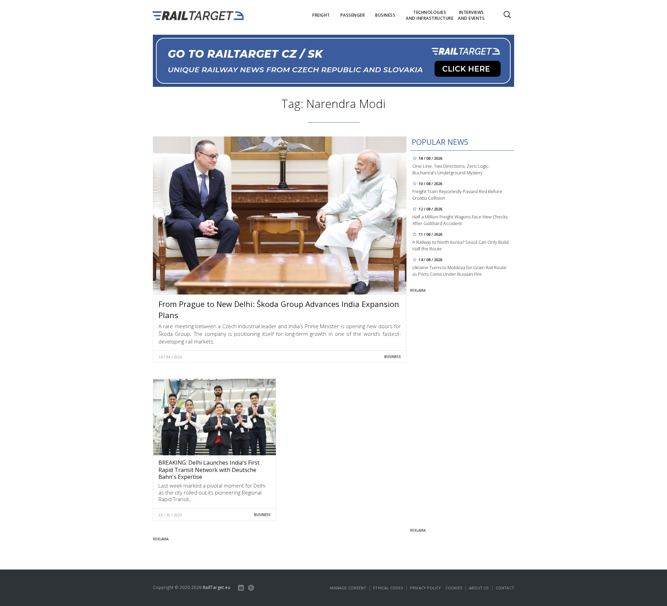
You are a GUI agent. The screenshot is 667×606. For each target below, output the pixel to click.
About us (479, 587)
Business (392, 356)
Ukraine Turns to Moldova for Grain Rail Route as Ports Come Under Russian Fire (459, 270)
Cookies (453, 587)
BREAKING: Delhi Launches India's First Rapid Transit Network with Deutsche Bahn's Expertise (209, 470)
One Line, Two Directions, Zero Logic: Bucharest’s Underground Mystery (450, 169)
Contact (505, 587)
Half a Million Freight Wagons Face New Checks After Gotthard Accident (460, 220)
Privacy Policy (425, 587)
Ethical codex (388, 587)
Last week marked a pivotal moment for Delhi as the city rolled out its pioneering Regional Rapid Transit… (211, 492)
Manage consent (348, 587)
